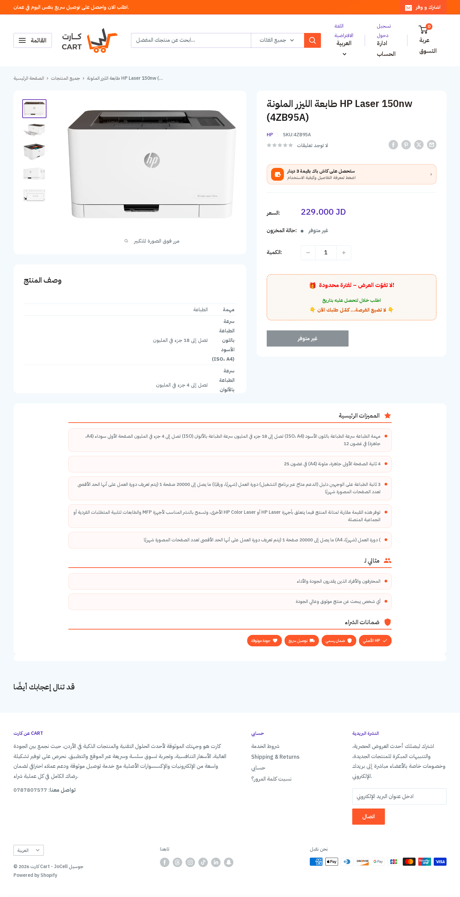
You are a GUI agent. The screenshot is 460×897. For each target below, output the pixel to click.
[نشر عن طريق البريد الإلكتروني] (431, 145)
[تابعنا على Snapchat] (228, 862)
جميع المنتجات (65, 78)
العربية (23, 850)
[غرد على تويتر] (419, 145)
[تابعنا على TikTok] (203, 862)
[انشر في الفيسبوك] (393, 145)
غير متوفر (308, 338)
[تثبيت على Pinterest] (406, 145)
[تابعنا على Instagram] (190, 862)
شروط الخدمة (265, 746)
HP (270, 134)
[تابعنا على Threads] (177, 862)
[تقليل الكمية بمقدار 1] (308, 253)
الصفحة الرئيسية (28, 78)
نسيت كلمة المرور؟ (271, 779)
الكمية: (274, 252)
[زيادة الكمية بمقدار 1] (344, 253)
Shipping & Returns (275, 757)
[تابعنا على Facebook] (164, 862)
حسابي (258, 768)
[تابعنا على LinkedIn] (216, 862)
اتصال (368, 817)
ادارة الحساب (386, 48)
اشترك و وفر (428, 7)
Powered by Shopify (35, 875)
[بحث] (312, 40)
